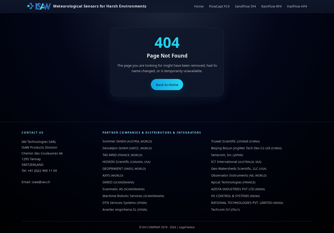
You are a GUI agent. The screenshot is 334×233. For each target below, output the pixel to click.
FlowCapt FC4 (219, 6)
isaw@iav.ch (41, 182)
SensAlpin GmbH (115, 148)
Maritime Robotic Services (122, 196)
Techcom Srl (220, 209)
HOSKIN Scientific (115, 162)
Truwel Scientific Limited (229, 141)
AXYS (106, 175)
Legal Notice (187, 227)
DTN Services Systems (119, 202)
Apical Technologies (226, 182)
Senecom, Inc (221, 155)
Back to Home (167, 84)
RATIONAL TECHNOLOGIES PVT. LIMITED (241, 202)
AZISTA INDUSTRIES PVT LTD (232, 189)
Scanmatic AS (112, 189)
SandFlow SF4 (245, 6)
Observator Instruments (229, 175)
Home (199, 6)
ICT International (224, 162)
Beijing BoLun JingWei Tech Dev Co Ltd (240, 148)
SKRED (107, 182)
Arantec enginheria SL (119, 209)
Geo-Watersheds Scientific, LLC (234, 168)
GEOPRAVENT (112, 168)
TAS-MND (109, 155)
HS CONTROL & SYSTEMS (230, 196)
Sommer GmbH (114, 141)
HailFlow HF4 (297, 6)
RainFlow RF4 (271, 6)
